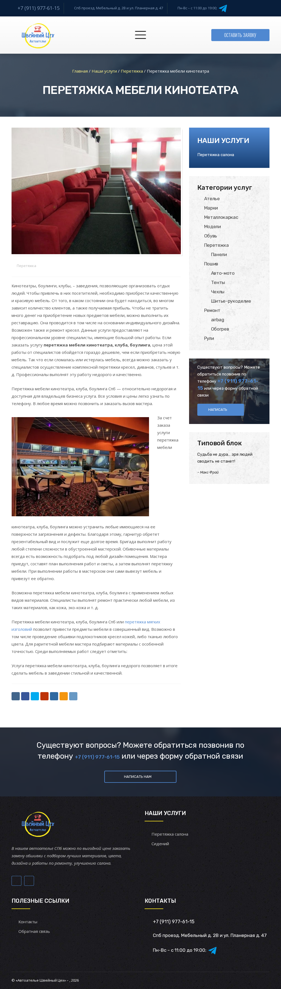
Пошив (211, 263)
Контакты (27, 921)
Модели (212, 226)
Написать (217, 410)
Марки (211, 208)
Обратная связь (34, 931)
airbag (217, 319)
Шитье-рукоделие (231, 301)
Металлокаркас (221, 217)
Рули (209, 338)
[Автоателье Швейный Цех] (38, 35)
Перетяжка (26, 265)
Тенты (218, 282)
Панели (219, 254)
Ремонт (212, 310)
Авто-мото (223, 273)
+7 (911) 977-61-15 (39, 8)
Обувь (210, 236)
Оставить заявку (240, 35)
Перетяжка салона (215, 154)
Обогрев (220, 329)
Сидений (160, 843)
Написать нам (137, 777)
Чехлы (217, 291)
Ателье (212, 198)
